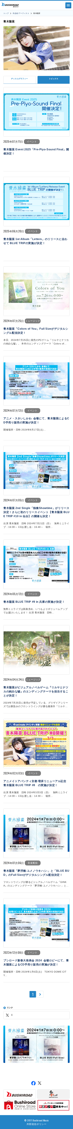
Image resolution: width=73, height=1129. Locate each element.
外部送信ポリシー (36, 1124)
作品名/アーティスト (21, 13)
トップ (6, 13)
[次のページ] (40, 994)
